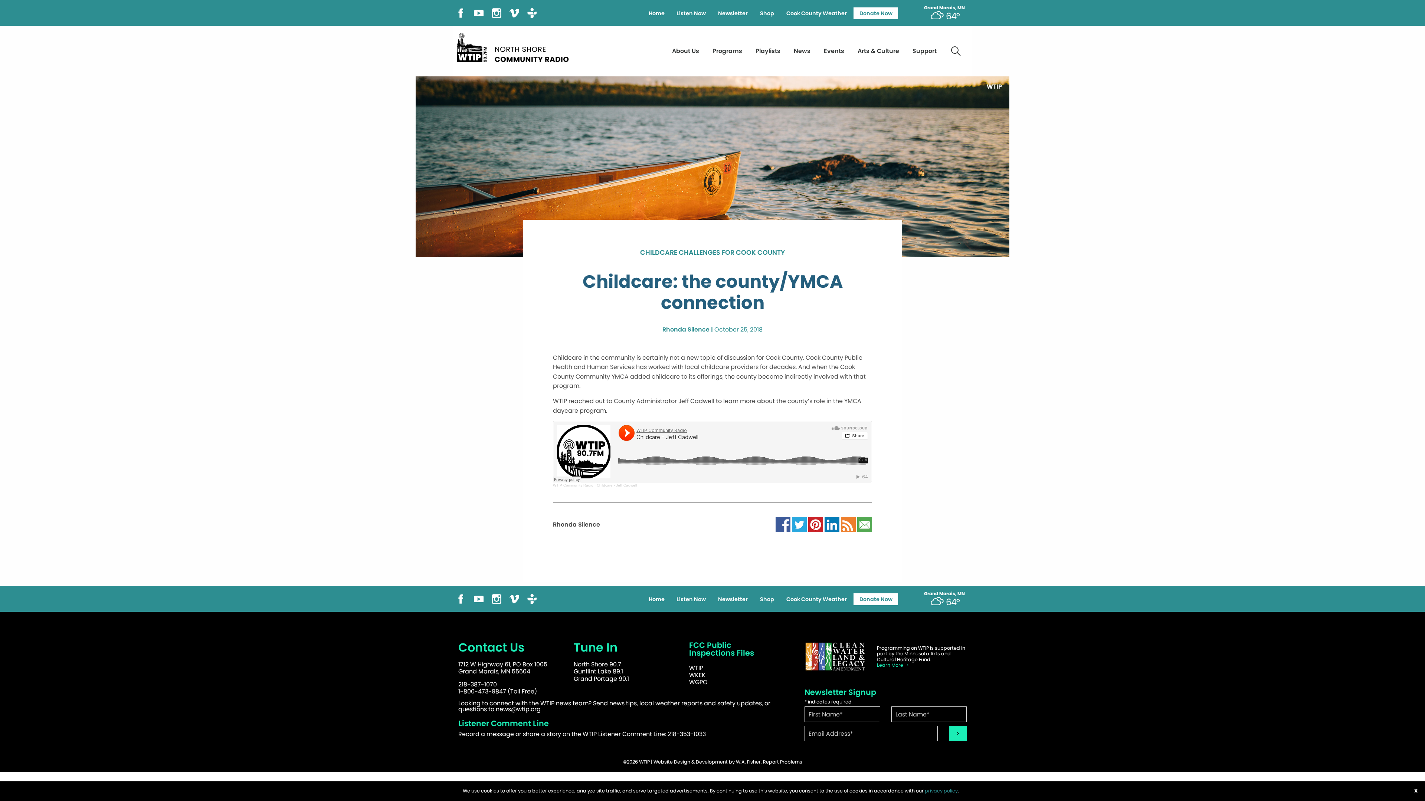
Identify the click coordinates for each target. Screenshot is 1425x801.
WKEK (697, 675)
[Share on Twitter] (799, 524)
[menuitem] (656, 13)
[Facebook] (461, 12)
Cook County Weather (816, 13)
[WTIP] (515, 46)
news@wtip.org (518, 709)
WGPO (698, 682)
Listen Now (691, 13)
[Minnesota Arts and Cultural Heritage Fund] (835, 657)
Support (925, 51)
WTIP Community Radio (573, 485)
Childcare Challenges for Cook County (712, 253)
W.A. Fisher (748, 762)
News (802, 51)
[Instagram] (496, 12)
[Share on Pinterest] (815, 524)
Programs (727, 51)
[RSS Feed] (848, 524)
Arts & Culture (878, 51)
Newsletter (733, 13)
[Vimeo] (514, 12)
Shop (767, 13)
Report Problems (782, 762)
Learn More (890, 665)
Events (834, 51)
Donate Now (875, 13)
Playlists (768, 51)
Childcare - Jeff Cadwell (617, 485)
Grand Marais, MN (944, 8)
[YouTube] (479, 12)
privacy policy (941, 791)
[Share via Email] (864, 524)
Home (657, 13)
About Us (685, 51)
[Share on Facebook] (783, 524)
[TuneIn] (532, 12)
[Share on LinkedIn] (832, 524)
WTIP (696, 668)
